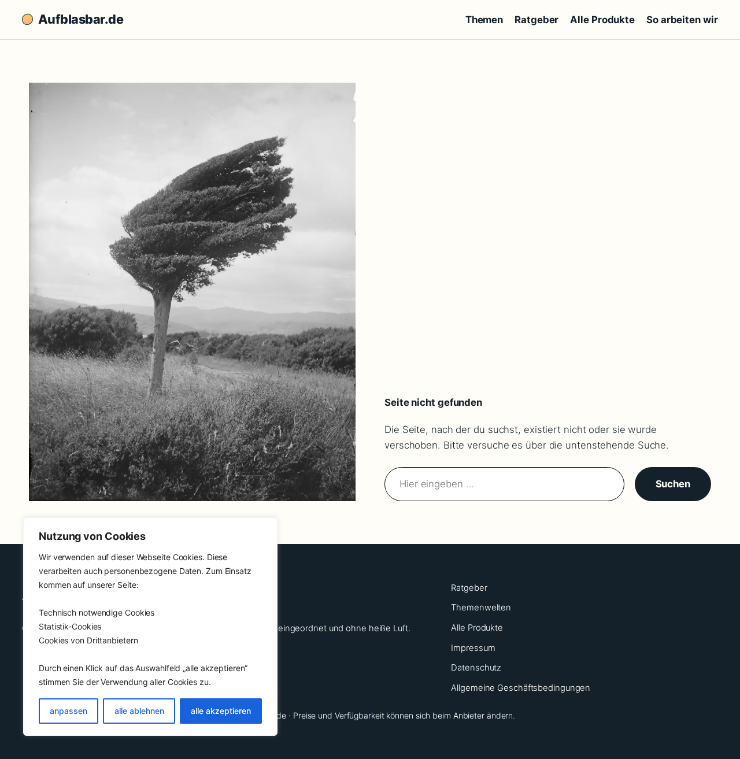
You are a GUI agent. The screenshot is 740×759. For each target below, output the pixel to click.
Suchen (673, 484)
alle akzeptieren (221, 711)
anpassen (68, 711)
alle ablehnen (139, 711)
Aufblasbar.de (80, 19)
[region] (150, 626)
